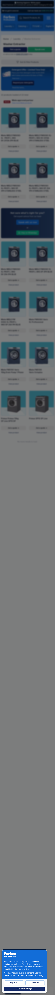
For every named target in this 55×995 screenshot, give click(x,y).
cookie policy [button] (23, 969)
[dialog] (24, 971)
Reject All (13, 983)
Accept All (35, 983)
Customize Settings (24, 989)
